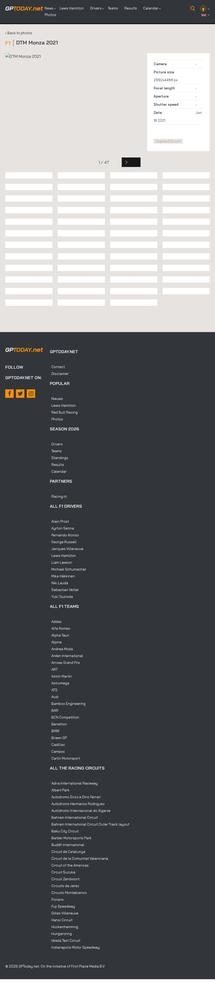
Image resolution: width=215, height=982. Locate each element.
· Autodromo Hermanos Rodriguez (77, 804)
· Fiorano (57, 899)
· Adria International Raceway (74, 783)
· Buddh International (67, 845)
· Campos (57, 751)
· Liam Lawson (61, 562)
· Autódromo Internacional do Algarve (80, 810)
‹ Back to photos (18, 33)
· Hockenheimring (64, 927)
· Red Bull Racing (64, 412)
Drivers (95, 8)
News (49, 8)
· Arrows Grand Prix (65, 662)
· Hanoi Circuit (61, 920)
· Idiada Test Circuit (65, 940)
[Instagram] (31, 393)
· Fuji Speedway (62, 906)
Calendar (150, 8)
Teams (113, 8)
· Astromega (59, 683)
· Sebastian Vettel (64, 590)
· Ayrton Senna (62, 528)
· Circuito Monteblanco (68, 893)
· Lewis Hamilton (63, 405)
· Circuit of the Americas (69, 865)
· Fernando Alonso (64, 535)
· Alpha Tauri (59, 635)
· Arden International (66, 656)
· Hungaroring (61, 934)
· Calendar (58, 471)
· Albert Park (59, 790)
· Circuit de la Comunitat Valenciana (79, 858)
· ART (54, 669)
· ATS (53, 690)
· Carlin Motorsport (65, 758)
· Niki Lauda (59, 583)
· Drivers (56, 444)
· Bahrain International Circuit (74, 817)
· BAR (54, 710)
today (24, 8)
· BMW (54, 731)
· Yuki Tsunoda (61, 596)
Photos (50, 15)
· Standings (59, 458)
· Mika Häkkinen (62, 576)
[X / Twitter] (20, 393)
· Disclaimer (59, 374)
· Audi (54, 697)
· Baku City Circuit (64, 831)
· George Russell (63, 542)
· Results (57, 464)
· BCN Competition (64, 717)
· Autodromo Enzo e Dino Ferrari (75, 797)
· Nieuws (56, 398)
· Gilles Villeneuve (64, 913)
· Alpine (56, 642)
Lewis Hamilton (72, 8)
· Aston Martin (61, 676)
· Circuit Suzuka (62, 872)
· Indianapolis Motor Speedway (75, 947)
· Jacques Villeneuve (66, 549)
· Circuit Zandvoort (64, 879)
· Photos (56, 419)
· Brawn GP (58, 738)
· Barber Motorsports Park (71, 838)
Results (130, 8)
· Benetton (58, 724)
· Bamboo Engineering (67, 703)
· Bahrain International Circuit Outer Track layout (89, 824)
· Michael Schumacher (68, 569)
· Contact (57, 367)
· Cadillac (57, 744)
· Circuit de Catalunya (67, 851)
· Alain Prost (59, 521)
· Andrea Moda (61, 649)
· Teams (56, 451)
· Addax (55, 621)
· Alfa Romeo (60, 628)
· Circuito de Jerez (64, 886)
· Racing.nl (58, 496)
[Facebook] (9, 393)
